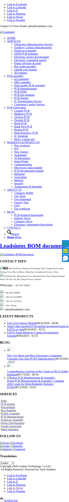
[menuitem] (38, 38)
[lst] (7, 32)
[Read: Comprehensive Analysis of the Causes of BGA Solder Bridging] (10, 366)
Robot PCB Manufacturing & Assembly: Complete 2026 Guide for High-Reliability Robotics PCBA (35, 384)
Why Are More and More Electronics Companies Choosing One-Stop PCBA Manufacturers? (34, 357)
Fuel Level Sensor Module (22, 323)
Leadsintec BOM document (33, 246)
